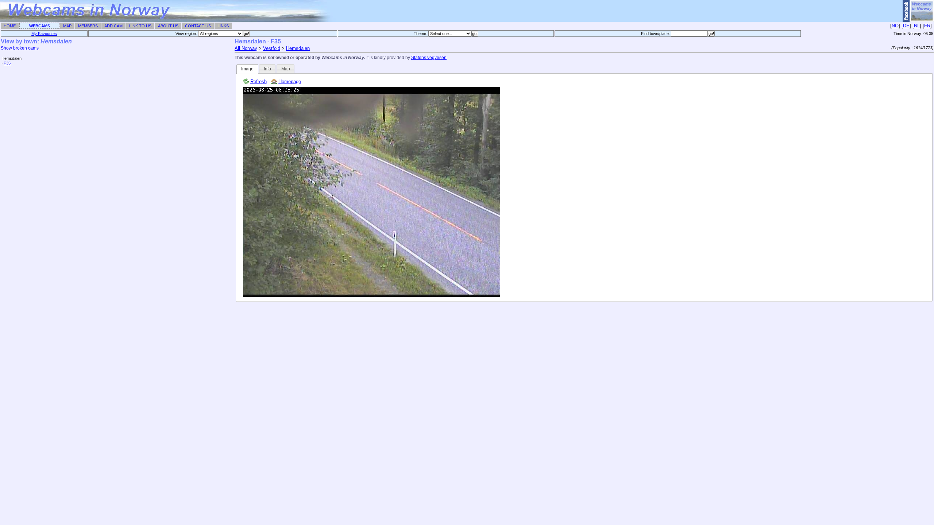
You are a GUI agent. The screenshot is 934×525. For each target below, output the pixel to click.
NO (895, 25)
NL (917, 25)
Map (67, 26)
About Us (168, 26)
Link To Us (140, 26)
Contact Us (198, 26)
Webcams (39, 26)
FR (927, 25)
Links (223, 26)
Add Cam (113, 26)
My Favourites (44, 33)
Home (10, 26)
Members (88, 26)
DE (906, 25)
